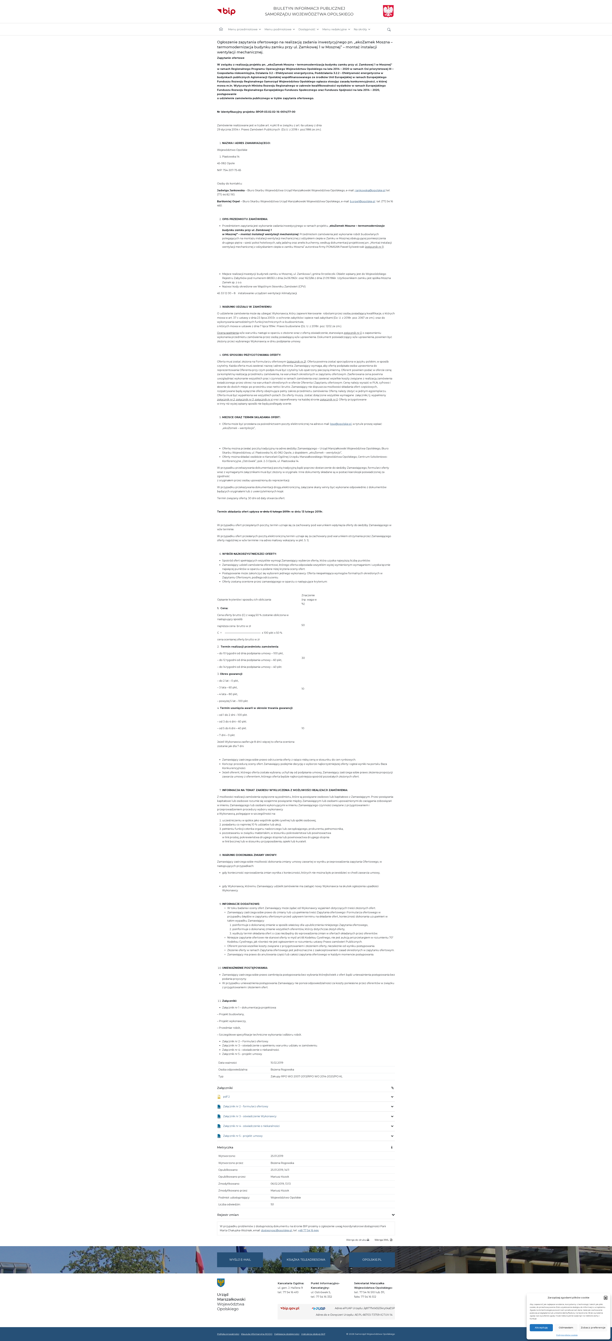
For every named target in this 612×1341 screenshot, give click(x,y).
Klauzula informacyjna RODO (256, 1334)
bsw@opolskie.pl (341, 423)
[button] (605, 1297)
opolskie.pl (372, 1259)
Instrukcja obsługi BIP (313, 1334)
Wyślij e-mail (246, 1262)
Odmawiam (566, 1327)
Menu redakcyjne (334, 29)
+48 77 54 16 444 (308, 1230)
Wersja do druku (356, 1239)
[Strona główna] (221, 29)
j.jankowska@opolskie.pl (370, 190)
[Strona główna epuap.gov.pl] (322, 1308)
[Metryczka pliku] (392, 1097)
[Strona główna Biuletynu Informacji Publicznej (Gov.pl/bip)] (293, 1308)
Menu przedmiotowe (243, 29)
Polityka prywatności (228, 1334)
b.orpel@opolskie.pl (362, 201)
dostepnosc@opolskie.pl (276, 1230)
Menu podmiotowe (278, 29)
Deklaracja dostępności (286, 1334)
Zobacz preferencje (593, 1327)
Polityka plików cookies (567, 1335)
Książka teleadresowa (306, 1259)
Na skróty (360, 29)
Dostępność (307, 29)
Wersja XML (382, 1239)
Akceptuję (541, 1327)
